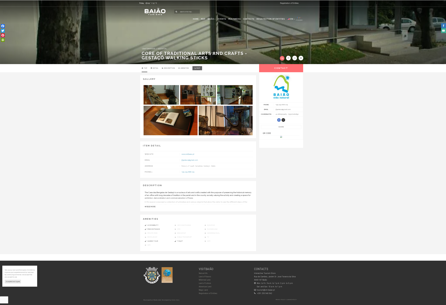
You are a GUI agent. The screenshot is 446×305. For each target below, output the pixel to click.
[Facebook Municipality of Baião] (443, 25)
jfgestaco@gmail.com (190, 160)
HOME (196, 19)
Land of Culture (205, 283)
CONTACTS (248, 19)
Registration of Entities (289, 3)
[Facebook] (2, 26)
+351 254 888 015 (188, 172)
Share (281, 127)
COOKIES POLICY (292, 299)
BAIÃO (211, 19)
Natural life (203, 273)
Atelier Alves (175, 300)
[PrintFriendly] (2, 40)
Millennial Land (204, 280)
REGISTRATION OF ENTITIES (271, 19)
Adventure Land (205, 286)
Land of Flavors (205, 277)
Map (198, 68)
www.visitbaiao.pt (188, 154)
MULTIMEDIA (234, 19)
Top (145, 68)
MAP (203, 19)
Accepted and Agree (13, 281)
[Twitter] (2, 30)
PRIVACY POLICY (280, 299)
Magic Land (203, 290)
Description (169, 68)
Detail (155, 68)
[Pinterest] (2, 35)
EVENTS (222, 19)
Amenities (184, 68)
